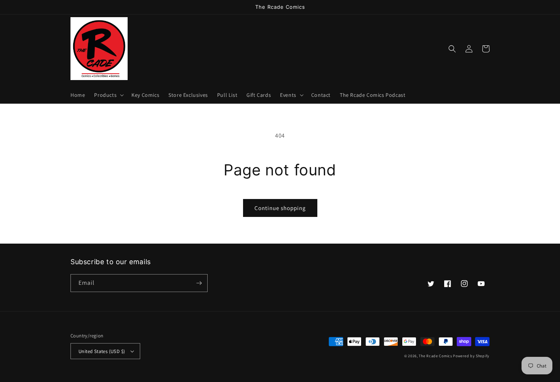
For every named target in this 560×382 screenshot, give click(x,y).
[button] (108, 95)
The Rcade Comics (435, 355)
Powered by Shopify (471, 355)
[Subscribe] (198, 283)
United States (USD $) (101, 351)
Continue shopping (280, 208)
